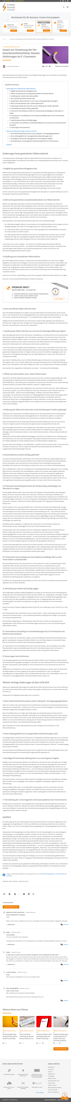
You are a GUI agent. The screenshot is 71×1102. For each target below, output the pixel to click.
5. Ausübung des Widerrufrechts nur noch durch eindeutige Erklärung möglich (33, 101)
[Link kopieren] (4, 894)
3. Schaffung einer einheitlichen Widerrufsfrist (23, 96)
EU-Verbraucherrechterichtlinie (11, 47)
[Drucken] (15, 894)
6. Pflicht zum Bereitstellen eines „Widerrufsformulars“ (26, 103)
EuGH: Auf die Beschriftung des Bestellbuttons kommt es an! (26, 1036)
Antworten (65, 924)
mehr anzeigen (40, 1092)
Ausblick (9, 145)
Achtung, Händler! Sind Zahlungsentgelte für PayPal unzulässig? (43, 1036)
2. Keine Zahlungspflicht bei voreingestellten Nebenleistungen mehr (30, 136)
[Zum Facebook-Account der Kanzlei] (29, 894)
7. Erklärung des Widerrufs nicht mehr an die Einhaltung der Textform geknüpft (34, 106)
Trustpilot (18, 0)
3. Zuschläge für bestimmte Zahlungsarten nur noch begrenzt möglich (31, 138)
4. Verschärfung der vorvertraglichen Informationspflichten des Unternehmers (33, 141)
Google (7, 0)
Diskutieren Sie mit (11, 907)
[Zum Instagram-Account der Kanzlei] (33, 894)
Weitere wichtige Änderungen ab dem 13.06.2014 (21, 131)
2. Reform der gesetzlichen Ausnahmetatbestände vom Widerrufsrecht (31, 93)
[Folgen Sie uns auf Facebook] (67, 0)
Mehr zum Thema (61, 1049)
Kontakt (66, 1099)
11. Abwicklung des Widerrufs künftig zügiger (23, 120)
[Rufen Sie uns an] (60, 1)
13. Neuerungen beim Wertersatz (19, 127)
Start (4, 39)
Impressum (60, 1099)
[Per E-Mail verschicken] (24, 894)
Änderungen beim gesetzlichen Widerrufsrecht (21, 88)
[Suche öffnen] (63, 7)
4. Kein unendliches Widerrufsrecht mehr (22, 98)
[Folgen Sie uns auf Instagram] (65, 1)
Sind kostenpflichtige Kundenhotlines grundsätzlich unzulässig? (10, 1036)
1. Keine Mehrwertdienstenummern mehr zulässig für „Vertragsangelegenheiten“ (34, 133)
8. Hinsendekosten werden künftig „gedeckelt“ (24, 108)
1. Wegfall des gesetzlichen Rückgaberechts (23, 91)
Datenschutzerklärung (50, 1099)
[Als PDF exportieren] (9, 894)
